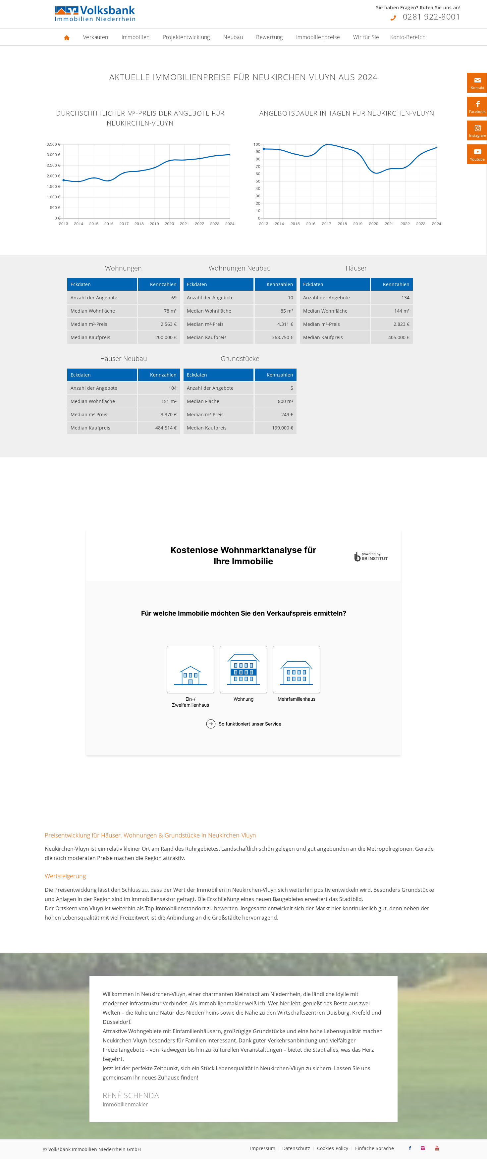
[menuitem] (67, 37)
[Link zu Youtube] (437, 1148)
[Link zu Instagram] (423, 1148)
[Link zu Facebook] (410, 1148)
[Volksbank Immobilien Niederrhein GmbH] (95, 14)
